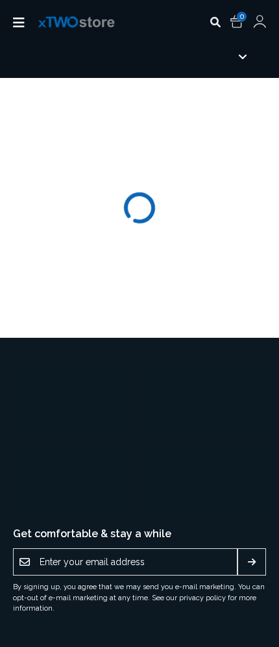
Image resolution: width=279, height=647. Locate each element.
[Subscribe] (251, 562)
